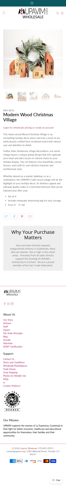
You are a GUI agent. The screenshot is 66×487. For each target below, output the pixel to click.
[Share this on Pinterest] (22, 216)
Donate (7, 340)
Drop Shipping (10, 372)
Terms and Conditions (14, 362)
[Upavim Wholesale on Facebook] (4, 304)
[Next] (57, 59)
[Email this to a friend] (30, 216)
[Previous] (8, 59)
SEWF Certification (12, 346)
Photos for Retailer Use (14, 375)
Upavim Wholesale (28, 448)
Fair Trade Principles (13, 333)
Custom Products (11, 385)
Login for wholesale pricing (17, 127)
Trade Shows (9, 369)
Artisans (7, 323)
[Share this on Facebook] (14, 216)
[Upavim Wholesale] (33, 13)
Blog (5, 336)
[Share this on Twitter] (6, 216)
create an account (44, 127)
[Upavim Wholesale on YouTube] (8, 304)
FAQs (5, 379)
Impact (6, 330)
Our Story (8, 320)
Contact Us (8, 359)
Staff (5, 326)
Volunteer (8, 343)
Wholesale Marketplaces (15, 365)
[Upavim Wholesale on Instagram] (12, 304)
